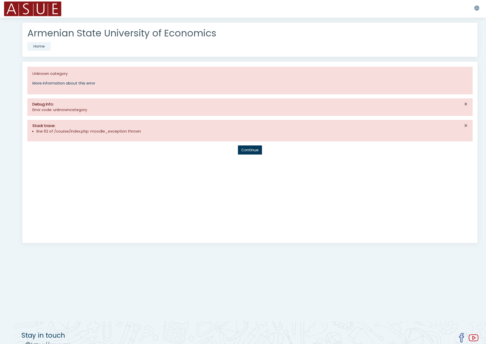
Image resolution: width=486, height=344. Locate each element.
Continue (250, 150)
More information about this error (63, 83)
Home (39, 46)
